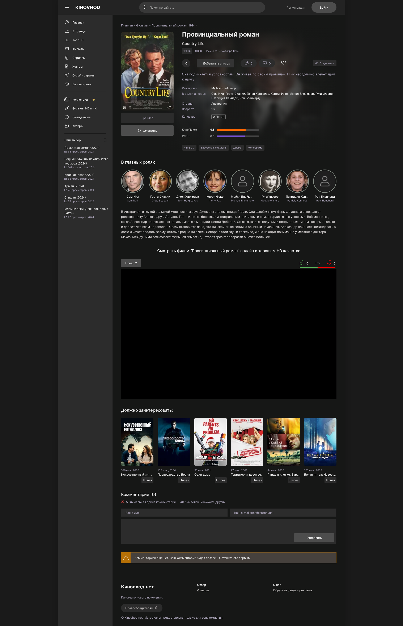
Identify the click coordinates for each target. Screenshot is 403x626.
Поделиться (327, 63)
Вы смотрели (81, 84)
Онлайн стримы (83, 75)
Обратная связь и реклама (292, 590)
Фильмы (142, 25)
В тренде (78, 31)
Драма (237, 147)
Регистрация (296, 7)
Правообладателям (139, 608)
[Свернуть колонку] (67, 7)
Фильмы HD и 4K (84, 108)
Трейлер (147, 118)
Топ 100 (78, 40)
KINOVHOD (87, 7)
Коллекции (80, 99)
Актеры (77, 126)
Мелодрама (255, 147)
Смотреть (150, 130)
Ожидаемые (81, 117)
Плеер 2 (131, 263)
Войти (324, 7)
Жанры (77, 66)
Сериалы (78, 57)
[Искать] (145, 7)
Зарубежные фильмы (214, 147)
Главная (127, 25)
